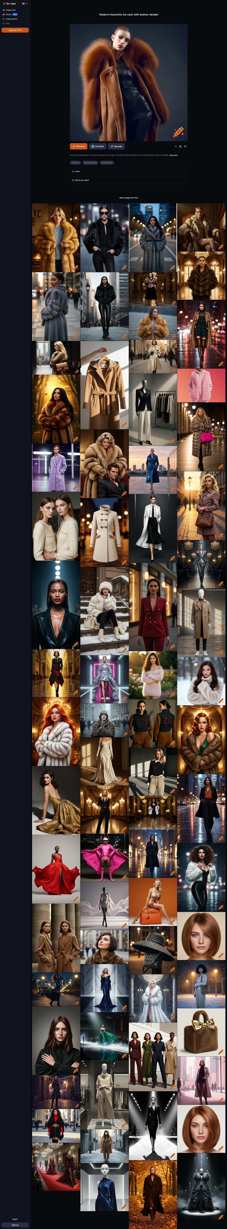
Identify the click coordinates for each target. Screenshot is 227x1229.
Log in (15, 1219)
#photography (90, 163)
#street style (107, 163)
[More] (175, 146)
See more (174, 155)
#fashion (75, 163)
